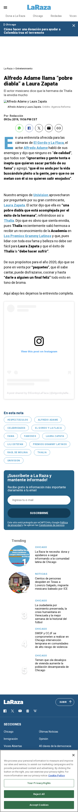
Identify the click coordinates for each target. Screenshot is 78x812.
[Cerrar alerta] (73, 25)
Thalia (42, 452)
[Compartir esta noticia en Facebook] (29, 128)
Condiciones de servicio (51, 525)
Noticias (41, 573)
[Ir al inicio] (19, 702)
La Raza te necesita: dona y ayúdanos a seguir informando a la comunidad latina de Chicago (52, 557)
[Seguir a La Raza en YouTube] (20, 711)
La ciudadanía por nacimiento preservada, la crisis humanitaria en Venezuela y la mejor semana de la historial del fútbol (51, 614)
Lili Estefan (15, 444)
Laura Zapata (55, 436)
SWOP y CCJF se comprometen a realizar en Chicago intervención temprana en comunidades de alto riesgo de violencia (52, 640)
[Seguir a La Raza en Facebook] (5, 711)
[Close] (73, 755)
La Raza (8, 68)
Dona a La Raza (15, 15)
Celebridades (16, 428)
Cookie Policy (56, 775)
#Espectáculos (17, 420)
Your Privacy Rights (39, 783)
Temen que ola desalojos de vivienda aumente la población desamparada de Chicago (52, 665)
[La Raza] (39, 7)
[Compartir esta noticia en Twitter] (39, 128)
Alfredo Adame (48, 420)
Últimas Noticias (48, 731)
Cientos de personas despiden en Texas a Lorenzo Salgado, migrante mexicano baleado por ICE (52, 583)
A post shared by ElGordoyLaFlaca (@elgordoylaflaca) (39, 392)
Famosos (30, 436)
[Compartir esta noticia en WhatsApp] (19, 128)
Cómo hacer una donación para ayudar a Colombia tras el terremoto (32, 30)
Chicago (38, 15)
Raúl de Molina (17, 452)
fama (10, 436)
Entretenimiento (24, 68)
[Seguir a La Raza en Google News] (27, 711)
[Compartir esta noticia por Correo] (49, 128)
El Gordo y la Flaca (48, 428)
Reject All (39, 794)
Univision (13, 460)
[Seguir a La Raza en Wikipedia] (35, 711)
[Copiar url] (59, 128)
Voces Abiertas (13, 746)
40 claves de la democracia (55, 746)
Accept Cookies (39, 804)
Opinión (43, 738)
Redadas (56, 15)
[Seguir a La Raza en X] (12, 711)
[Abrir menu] (5, 7)
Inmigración (11, 738)
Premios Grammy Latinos (50, 444)
